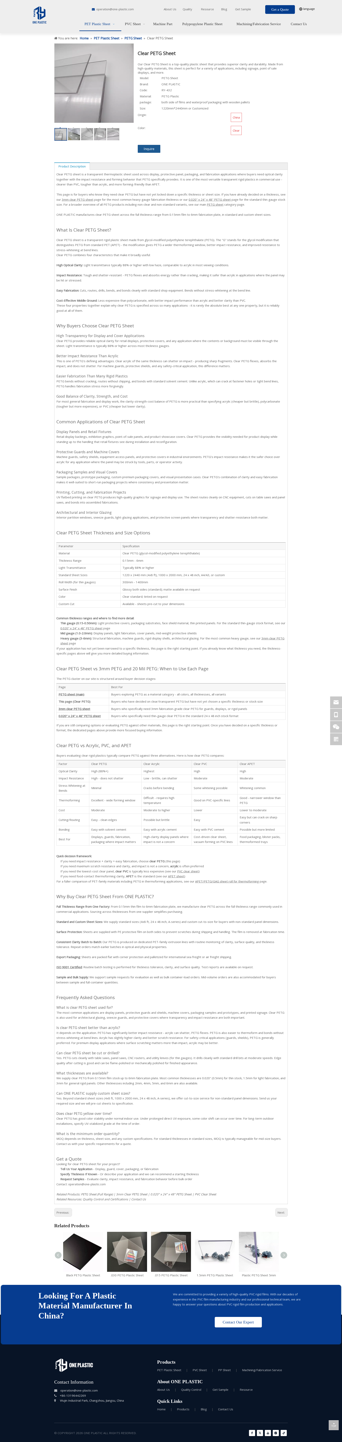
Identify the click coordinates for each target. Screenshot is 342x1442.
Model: (144, 78)
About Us (170, 9)
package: (146, 102)
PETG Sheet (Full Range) (97, 1194)
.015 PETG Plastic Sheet (171, 1275)
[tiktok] (284, 1433)
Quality (187, 9)
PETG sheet (215, 204)
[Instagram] (276, 1433)
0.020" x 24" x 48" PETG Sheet (171, 1194)
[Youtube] (268, 1433)
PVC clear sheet (188, 871)
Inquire (149, 149)
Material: (145, 96)
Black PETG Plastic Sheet (83, 1275)
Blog (224, 9)
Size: (143, 108)
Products (183, 1409)
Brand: (144, 84)
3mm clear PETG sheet (77, 199)
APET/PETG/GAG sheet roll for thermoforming (227, 881)
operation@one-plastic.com (115, 9)
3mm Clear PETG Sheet (131, 1194)
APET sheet (176, 876)
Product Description (72, 166)
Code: (143, 90)
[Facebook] (252, 1433)
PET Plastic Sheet (169, 1370)
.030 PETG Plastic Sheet (127, 1275)
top (334, 1425)
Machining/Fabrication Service (262, 1370)
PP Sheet (224, 1370)
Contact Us (138, 1199)
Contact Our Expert (238, 1322)
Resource (207, 9)
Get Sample (243, 9)
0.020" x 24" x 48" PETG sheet (210, 199)
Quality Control (191, 1390)
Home (161, 1409)
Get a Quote (280, 9)
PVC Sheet (200, 1370)
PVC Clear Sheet (205, 1194)
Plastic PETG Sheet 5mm (259, 1275)
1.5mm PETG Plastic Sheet (215, 1275)
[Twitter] (260, 1433)
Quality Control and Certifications (105, 1199)
